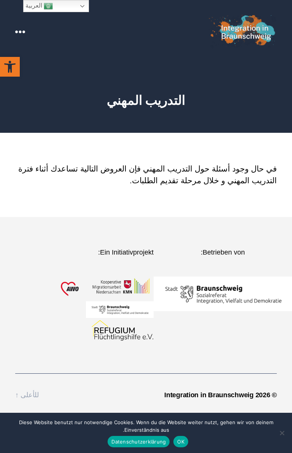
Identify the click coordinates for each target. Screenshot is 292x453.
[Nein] (282, 433)
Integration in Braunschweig (209, 395)
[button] (10, 67)
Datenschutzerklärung (138, 442)
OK (180, 442)
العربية (34, 5)
